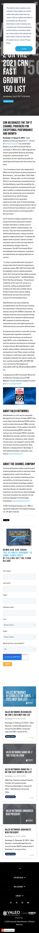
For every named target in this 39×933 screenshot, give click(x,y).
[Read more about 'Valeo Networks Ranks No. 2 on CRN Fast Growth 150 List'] (19, 754)
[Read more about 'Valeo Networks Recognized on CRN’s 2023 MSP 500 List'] (19, 696)
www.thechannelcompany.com (21, 501)
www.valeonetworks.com (15, 454)
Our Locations (18, 887)
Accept (23, 49)
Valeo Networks (7, 96)
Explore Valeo (18, 877)
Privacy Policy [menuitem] (19, 918)
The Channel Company (11, 144)
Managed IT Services (8, 101)
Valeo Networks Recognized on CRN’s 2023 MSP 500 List (18, 713)
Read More (32, 737)
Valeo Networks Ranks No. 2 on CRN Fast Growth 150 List (18, 771)
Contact (18, 896)
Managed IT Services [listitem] (10, 736)
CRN (27, 141)
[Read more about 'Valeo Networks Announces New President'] (19, 814)
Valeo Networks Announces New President (18, 831)
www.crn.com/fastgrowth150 (13, 384)
